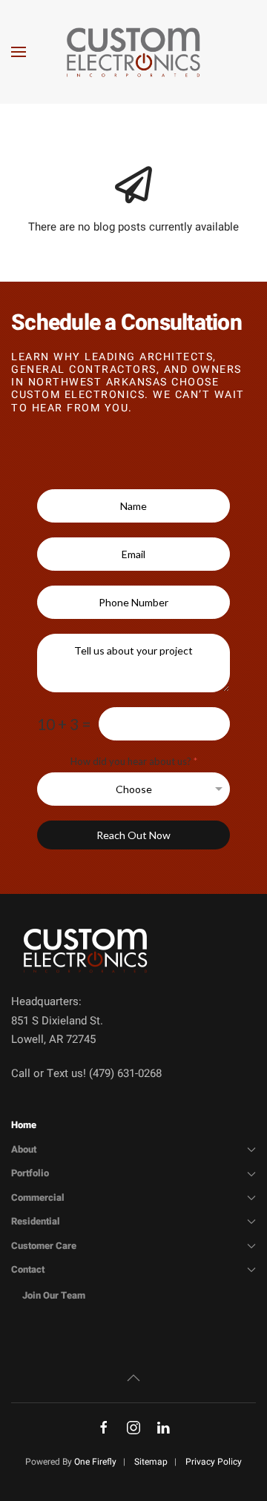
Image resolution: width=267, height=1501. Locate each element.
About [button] (23, 1149)
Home (23, 1125)
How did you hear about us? (133, 761)
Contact (27, 1269)
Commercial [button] (38, 1197)
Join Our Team (53, 1295)
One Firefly (95, 1461)
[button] (18, 52)
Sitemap (151, 1461)
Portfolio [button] (30, 1173)
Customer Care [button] (43, 1246)
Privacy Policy (213, 1461)
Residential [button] (35, 1221)
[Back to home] (133, 52)
